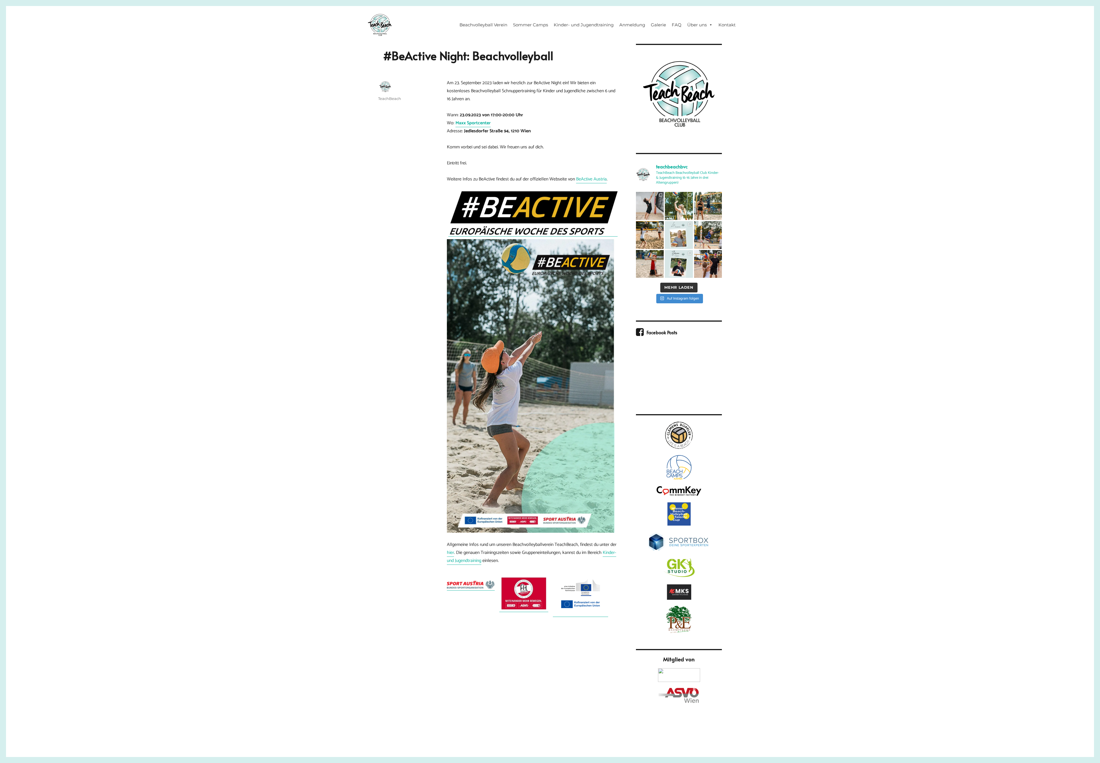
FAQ (676, 24)
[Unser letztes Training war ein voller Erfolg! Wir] (708, 235)
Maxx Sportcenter (473, 123)
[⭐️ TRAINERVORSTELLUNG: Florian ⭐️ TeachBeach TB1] (679, 264)
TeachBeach (389, 98)
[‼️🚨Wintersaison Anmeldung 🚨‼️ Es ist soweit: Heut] (650, 264)
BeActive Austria (591, 179)
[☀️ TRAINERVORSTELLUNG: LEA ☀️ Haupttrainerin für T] (679, 235)
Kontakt (727, 24)
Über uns (697, 24)
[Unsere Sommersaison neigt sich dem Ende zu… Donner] (679, 206)
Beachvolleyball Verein (483, 24)
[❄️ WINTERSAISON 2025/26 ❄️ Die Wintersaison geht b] (650, 206)
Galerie (658, 24)
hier (450, 552)
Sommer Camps (530, 24)
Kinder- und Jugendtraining (584, 24)
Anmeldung (632, 24)
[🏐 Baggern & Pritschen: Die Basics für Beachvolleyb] (650, 235)
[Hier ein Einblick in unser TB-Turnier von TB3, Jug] (708, 206)
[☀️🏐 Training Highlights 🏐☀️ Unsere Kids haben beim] (708, 264)
